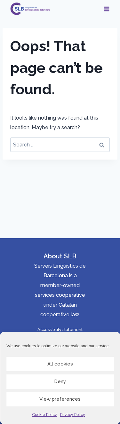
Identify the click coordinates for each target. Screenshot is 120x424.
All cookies (60, 364)
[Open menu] (106, 9)
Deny (60, 381)
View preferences (60, 399)
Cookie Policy (44, 414)
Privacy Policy (72, 414)
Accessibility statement (60, 329)
